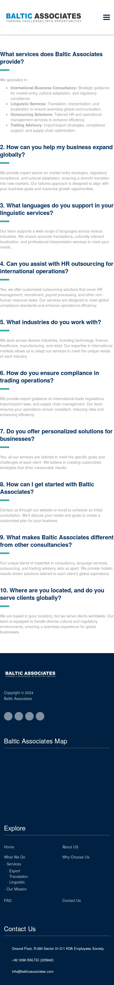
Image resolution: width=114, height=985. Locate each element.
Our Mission (17, 889)
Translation (18, 876)
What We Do (14, 857)
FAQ (7, 900)
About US (70, 847)
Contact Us (71, 900)
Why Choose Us (75, 857)
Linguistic (17, 882)
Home (9, 847)
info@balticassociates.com (33, 971)
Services (14, 864)
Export (14, 871)
